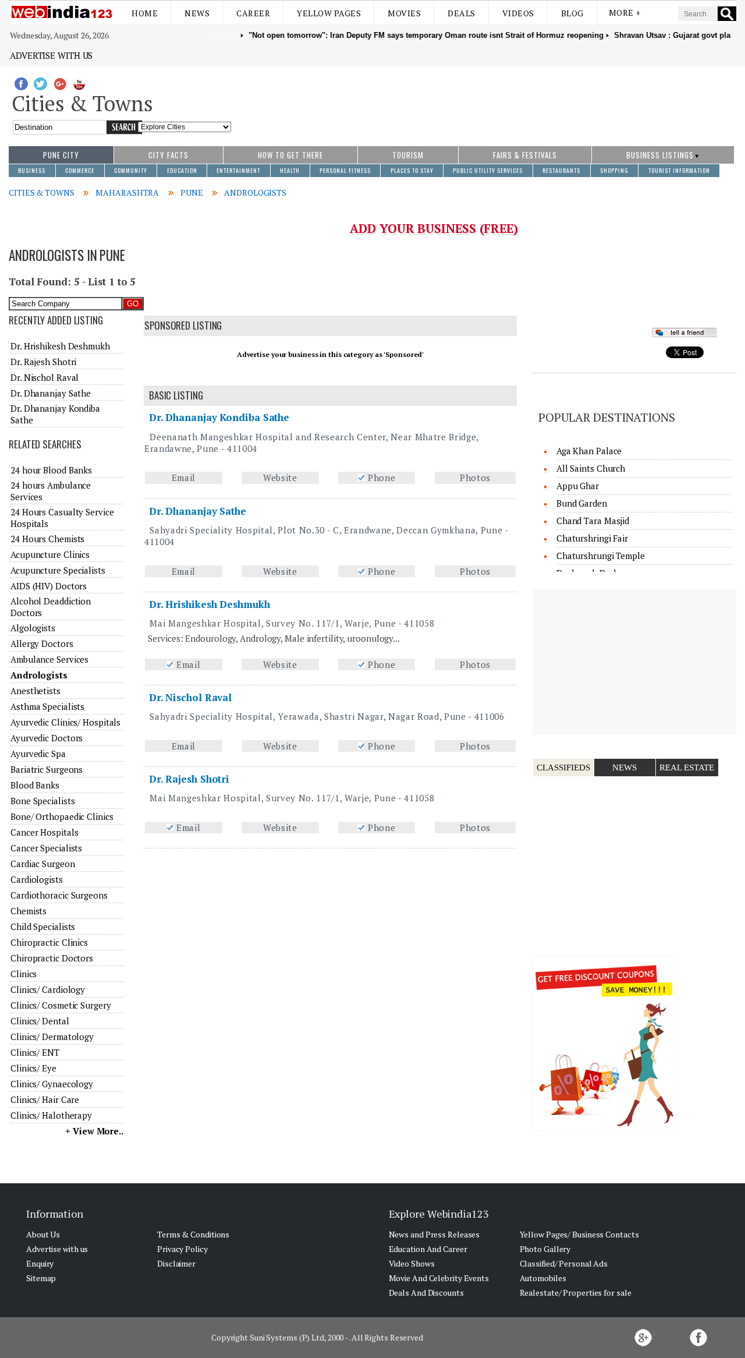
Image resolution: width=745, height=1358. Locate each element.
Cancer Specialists (46, 848)
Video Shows (412, 1263)
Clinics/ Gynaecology (51, 1084)
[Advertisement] (484, 101)
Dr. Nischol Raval (190, 697)
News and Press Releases (434, 1234)
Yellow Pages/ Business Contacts (579, 1234)
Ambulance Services (49, 659)
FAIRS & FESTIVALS (525, 155)
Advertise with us (51, 55)
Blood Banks (34, 785)
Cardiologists (36, 879)
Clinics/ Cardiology (47, 989)
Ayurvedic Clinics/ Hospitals (65, 722)
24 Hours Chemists (47, 538)
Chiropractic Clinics (49, 942)
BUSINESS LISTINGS (660, 155)
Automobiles (543, 1277)
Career (253, 13)
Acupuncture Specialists (57, 570)
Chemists (28, 911)
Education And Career (428, 1248)
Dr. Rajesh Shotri (189, 779)
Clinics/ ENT (34, 1052)
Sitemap (41, 1277)
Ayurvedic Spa (38, 753)
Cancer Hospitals (44, 832)
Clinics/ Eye (33, 1068)
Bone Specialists (42, 801)
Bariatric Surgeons (46, 769)
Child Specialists (42, 926)
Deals (462, 13)
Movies (404, 13)
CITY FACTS (168, 155)
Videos (518, 13)
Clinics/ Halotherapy (51, 1115)
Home (145, 13)
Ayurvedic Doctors (46, 738)
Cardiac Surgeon (42, 863)
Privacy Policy (182, 1248)
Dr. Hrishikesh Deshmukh (209, 604)
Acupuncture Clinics (50, 554)
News (197, 13)
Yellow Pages (329, 13)
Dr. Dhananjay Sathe (197, 511)
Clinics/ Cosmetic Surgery (60, 1005)
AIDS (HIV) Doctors (48, 586)
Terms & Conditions (193, 1234)
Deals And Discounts (426, 1292)
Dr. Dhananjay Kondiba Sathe (219, 417)
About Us (43, 1234)
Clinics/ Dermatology (52, 1036)
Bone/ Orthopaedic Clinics (61, 816)
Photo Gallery (545, 1248)
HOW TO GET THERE (290, 155)
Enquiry (40, 1263)
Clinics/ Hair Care (44, 1099)
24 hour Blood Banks (51, 470)
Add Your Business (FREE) (434, 228)
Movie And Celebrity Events (439, 1277)
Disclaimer (176, 1263)
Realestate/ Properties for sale (576, 1292)
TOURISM (408, 155)
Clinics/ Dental (39, 1021)
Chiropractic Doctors (51, 958)
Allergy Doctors (41, 643)
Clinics (23, 973)
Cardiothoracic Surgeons (59, 895)
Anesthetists (35, 690)
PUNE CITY (61, 155)
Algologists (32, 628)
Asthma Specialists (47, 706)
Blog (572, 13)
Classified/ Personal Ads (564, 1263)
